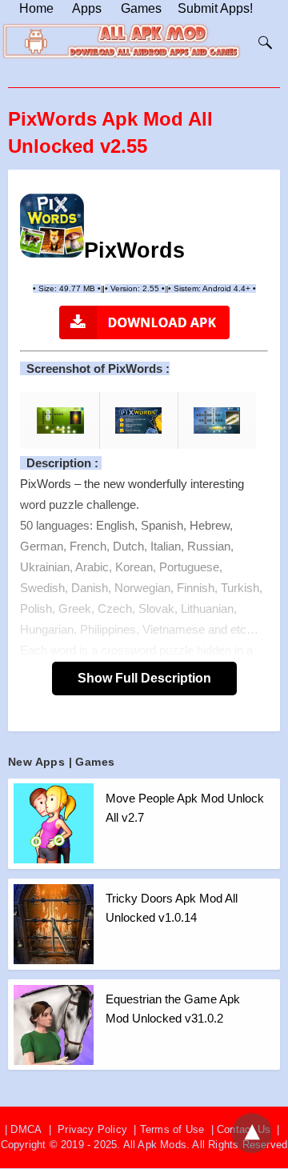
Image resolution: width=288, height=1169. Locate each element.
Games (141, 8)
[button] (52, 226)
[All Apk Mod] (125, 55)
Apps (87, 8)
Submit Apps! (215, 8)
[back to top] (252, 1133)
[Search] (261, 42)
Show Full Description (144, 678)
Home (36, 8)
